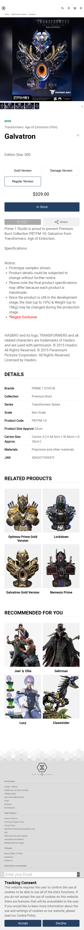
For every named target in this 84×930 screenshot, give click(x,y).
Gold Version (22, 170)
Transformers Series (19, 14)
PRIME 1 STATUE (43, 388)
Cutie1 (6, 801)
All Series (8, 804)
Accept (23, 923)
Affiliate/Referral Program (14, 843)
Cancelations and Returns (14, 839)
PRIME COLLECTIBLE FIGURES (16, 790)
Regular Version (22, 181)
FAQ (6, 832)
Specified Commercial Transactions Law (19, 829)
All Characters (9, 808)
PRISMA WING (10, 794)
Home (6, 14)
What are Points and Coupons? (16, 836)
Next (82, 106)
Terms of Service (11, 818)
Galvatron (32, 14)
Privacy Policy (9, 825)
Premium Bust (42, 396)
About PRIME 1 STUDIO (13, 854)
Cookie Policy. (26, 915)
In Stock (42, 207)
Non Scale (39, 412)
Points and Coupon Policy (14, 822)
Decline (61, 923)
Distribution (8, 857)
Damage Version (61, 170)
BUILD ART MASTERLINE (14, 797)
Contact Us (8, 861)
